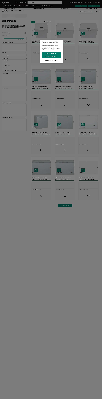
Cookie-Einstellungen (51, 53)
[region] (51, 51)
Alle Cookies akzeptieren (51, 56)
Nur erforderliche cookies (51, 60)
